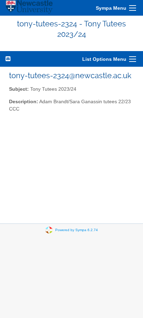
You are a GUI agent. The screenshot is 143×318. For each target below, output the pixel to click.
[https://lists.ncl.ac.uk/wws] (29, 7)
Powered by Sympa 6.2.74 (76, 229)
